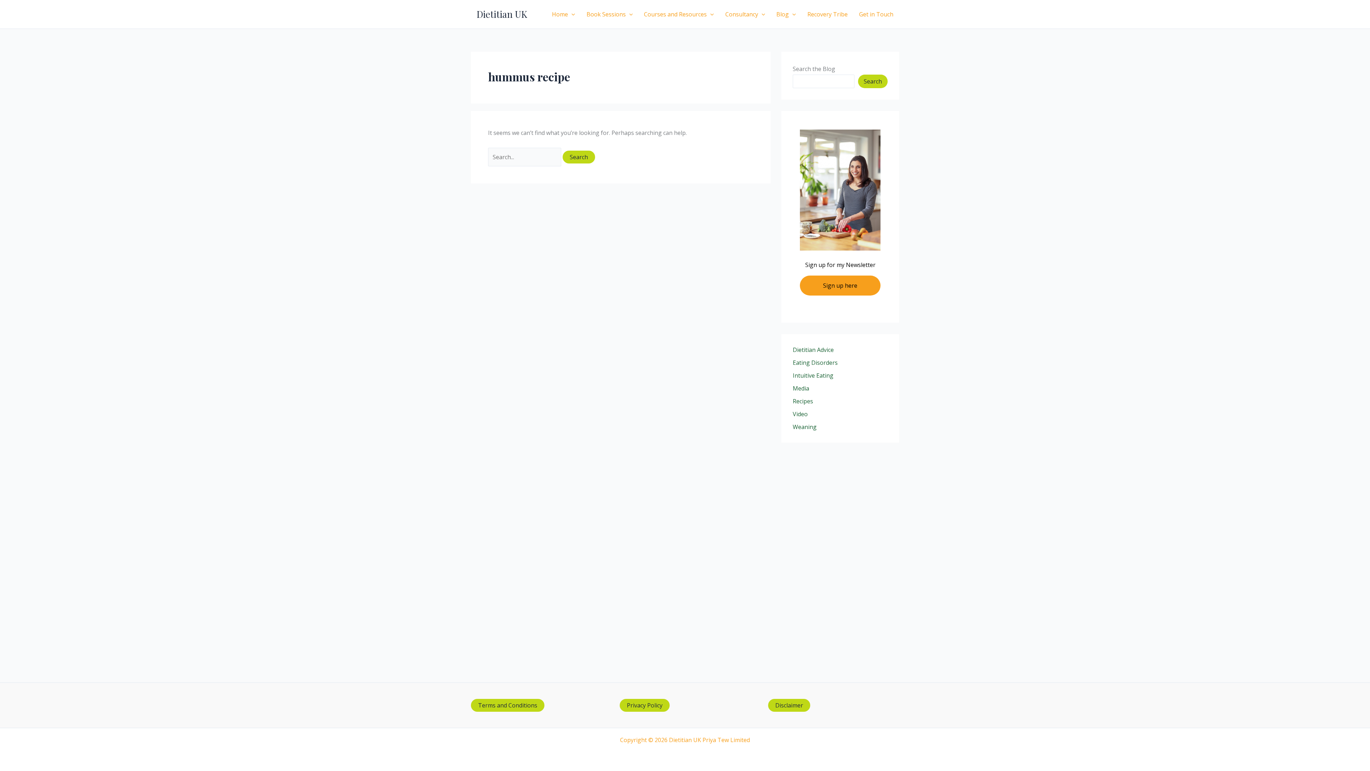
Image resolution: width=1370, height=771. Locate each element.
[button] (571, 14)
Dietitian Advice (813, 350)
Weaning (805, 427)
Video (800, 414)
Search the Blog (814, 69)
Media (801, 388)
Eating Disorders (815, 363)
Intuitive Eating (813, 375)
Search (873, 81)
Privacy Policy (645, 705)
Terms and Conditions (507, 705)
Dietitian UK (502, 14)
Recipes (803, 401)
